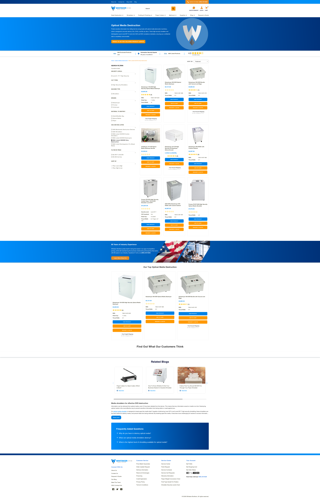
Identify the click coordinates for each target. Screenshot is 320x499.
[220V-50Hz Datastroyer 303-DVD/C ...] (174, 190)
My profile (189, 464)
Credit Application (141, 479)
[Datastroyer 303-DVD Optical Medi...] (174, 73)
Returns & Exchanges (142, 473)
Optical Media (116, 118)
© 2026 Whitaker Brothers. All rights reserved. (195, 496)
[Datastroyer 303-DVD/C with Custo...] (198, 135)
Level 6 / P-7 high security (120, 76)
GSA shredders (117, 131)
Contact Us (121, 2)
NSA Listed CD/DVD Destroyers (122, 138)
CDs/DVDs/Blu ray (118, 116)
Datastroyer (116, 102)
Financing (139, 476)
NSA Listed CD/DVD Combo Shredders (120, 134)
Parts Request (165, 467)
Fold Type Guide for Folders (169, 482)
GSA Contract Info (116, 485)
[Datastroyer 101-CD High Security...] (174, 135)
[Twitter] (117, 489)
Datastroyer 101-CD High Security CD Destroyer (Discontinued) (172, 148)
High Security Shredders (120, 85)
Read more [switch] (116, 417)
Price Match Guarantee (143, 464)
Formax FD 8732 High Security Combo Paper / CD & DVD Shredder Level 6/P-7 (149, 201)
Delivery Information (142, 470)
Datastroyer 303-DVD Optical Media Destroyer (158, 296)
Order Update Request (143, 467)
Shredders (115, 93)
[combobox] (160, 9)
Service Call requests (168, 473)
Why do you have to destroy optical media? (135, 433)
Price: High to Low (117, 168)
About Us (113, 2)
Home (112, 60)
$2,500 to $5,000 (118, 154)
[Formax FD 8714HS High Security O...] (198, 190)
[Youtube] (121, 489)
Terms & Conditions (142, 485)
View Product (151, 106)
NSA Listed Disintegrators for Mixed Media (123, 144)
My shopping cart (191, 467)
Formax (114, 105)
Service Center (165, 464)
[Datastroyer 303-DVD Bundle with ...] (198, 73)
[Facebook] (113, 489)
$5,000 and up (117, 157)
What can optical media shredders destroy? (135, 438)
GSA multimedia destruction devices (123, 129)
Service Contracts (166, 470)
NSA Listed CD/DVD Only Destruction (120, 141)
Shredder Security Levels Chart (170, 485)
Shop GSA (129, 2)
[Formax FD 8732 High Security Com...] (150, 188)
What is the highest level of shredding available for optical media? (143, 442)
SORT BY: (190, 61)
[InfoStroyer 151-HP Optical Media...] (150, 135)
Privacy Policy (140, 482)
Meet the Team (116, 482)
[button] (193, 212)
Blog (135, 2)
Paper (114, 120)
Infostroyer (115, 107)
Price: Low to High (117, 165)
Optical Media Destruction (121, 60)
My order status (191, 470)
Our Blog (114, 479)
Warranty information (167, 476)
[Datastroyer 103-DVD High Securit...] (150, 75)
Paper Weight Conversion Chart (170, 479)
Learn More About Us (120, 258)
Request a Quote (116, 476)
